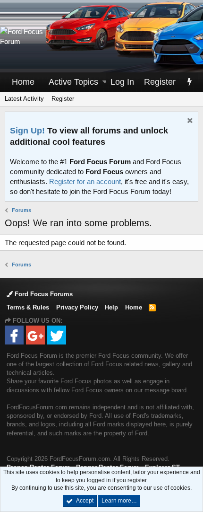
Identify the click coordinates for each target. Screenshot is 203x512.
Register (62, 98)
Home (23, 82)
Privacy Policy (77, 307)
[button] (105, 82)
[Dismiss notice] (189, 121)
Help (111, 307)
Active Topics (73, 82)
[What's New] (189, 82)
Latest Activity (24, 98)
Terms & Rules (28, 307)
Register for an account (85, 181)
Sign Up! (27, 130)
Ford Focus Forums (43, 294)
